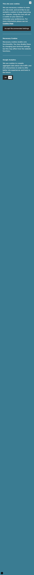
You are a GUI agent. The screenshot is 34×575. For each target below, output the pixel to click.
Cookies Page (8, 23)
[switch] (8, 77)
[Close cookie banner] (30, 3)
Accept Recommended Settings (17, 28)
